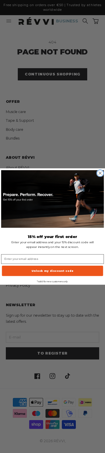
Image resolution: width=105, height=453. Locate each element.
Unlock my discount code (53, 270)
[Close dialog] (100, 173)
